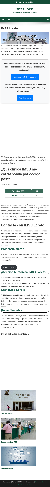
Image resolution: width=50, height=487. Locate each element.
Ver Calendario (25, 98)
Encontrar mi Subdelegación (25, 77)
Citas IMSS (25, 9)
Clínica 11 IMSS (18, 195)
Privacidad (21, 484)
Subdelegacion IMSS (9, 442)
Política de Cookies (41, 482)
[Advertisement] (25, 129)
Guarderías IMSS (7, 413)
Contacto (29, 484)
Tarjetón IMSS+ (7, 469)
